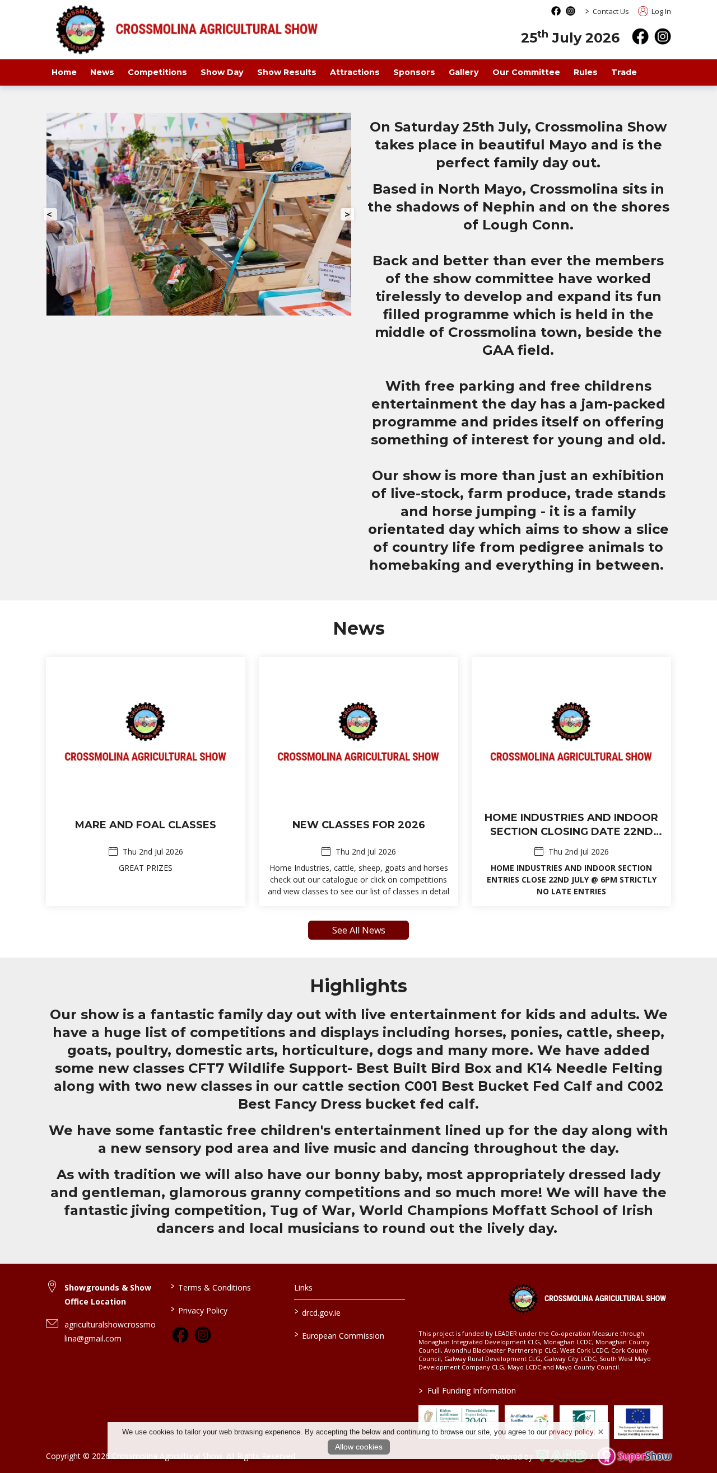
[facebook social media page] (556, 11)
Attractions (355, 72)
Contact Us (611, 11)
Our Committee (526, 72)
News (102, 72)
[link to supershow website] (634, 1456)
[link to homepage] (586, 1298)
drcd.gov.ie (318, 1312)
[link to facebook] (180, 1334)
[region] (358, 341)
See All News (358, 930)
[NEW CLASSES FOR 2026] (358, 781)
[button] (50, 214)
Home (64, 72)
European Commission (339, 1335)
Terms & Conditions (210, 1286)
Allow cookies (359, 1446)
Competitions (157, 72)
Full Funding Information (467, 1390)
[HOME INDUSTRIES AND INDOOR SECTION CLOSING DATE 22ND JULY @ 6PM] (571, 781)
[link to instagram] (202, 1334)
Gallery (464, 72)
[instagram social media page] (570, 11)
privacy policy (571, 1432)
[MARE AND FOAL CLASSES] (145, 781)
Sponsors (414, 72)
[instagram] (662, 36)
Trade (624, 72)
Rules (586, 72)
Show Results (286, 72)
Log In (660, 11)
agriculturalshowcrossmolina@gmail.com (110, 1331)
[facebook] (640, 36)
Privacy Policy (198, 1309)
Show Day (222, 72)
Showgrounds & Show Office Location (107, 1294)
